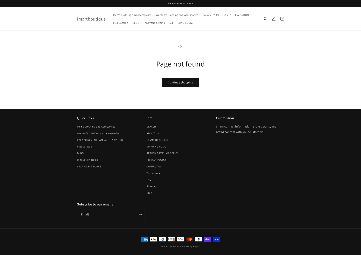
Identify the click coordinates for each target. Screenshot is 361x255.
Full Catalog (84, 146)
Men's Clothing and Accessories (96, 126)
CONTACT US (154, 166)
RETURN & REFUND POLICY (162, 153)
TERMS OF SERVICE (157, 140)
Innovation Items (87, 159)
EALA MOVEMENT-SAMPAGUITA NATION (100, 140)
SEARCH (151, 126)
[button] (265, 19)
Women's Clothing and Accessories (98, 133)
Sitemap (151, 186)
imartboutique (175, 246)
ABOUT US (152, 133)
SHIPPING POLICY (157, 146)
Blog (149, 193)
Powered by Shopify (191, 246)
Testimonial (153, 173)
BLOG (80, 153)
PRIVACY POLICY (156, 159)
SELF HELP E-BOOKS (89, 166)
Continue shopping (180, 82)
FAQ (148, 179)
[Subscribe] (140, 214)
